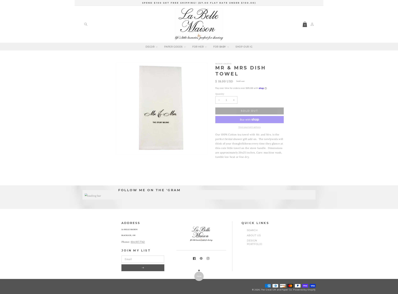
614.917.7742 (138, 241)
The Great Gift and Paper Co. (277, 290)
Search (252, 230)
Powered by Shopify (304, 290)
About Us (254, 235)
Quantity (219, 94)
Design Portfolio (254, 242)
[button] (85, 24)
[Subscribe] (142, 267)
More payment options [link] (249, 127)
